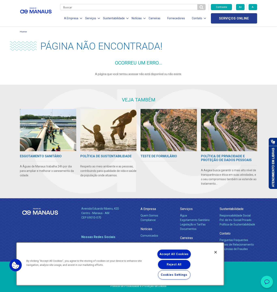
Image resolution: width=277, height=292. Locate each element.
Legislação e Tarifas (193, 224)
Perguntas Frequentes (234, 240)
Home (23, 31)
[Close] (215, 252)
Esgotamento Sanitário (195, 220)
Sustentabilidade (232, 209)
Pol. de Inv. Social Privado (235, 220)
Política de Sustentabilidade (237, 224)
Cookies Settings (174, 275)
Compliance (148, 220)
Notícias (146, 229)
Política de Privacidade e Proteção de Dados (138, 286)
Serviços (186, 209)
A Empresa (148, 209)
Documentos (188, 229)
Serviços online (234, 18)
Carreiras (154, 18)
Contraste (221, 7)
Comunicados (149, 235)
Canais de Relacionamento (237, 244)
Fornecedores (176, 18)
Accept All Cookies (174, 254)
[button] (15, 265)
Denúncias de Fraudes (234, 249)
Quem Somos (149, 215)
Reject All (174, 264)
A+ (240, 7)
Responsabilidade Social (235, 215)
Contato (225, 233)
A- (253, 7)
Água (183, 215)
